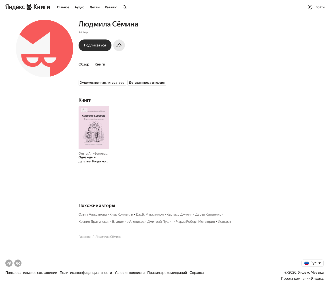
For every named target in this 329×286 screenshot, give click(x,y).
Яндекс (317, 278)
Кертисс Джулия (179, 214)
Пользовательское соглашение (31, 273)
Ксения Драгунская (94, 222)
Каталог (111, 7)
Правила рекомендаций (167, 273)
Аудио (79, 7)
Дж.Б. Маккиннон (150, 214)
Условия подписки (130, 273)
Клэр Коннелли (121, 214)
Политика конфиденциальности (86, 273)
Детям (95, 7)
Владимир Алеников (128, 222)
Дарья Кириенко (208, 214)
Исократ (224, 222)
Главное (63, 7)
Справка (197, 273)
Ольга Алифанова (92, 153)
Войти (320, 7)
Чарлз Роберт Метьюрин (195, 222)
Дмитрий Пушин (160, 222)
